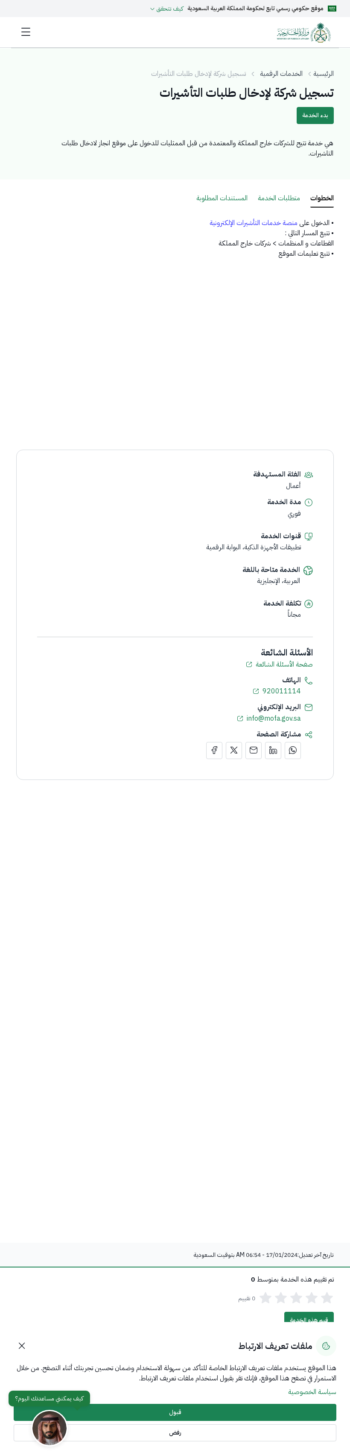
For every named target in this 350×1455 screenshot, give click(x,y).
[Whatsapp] (293, 750)
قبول (175, 1412)
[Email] (253, 750)
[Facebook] (214, 750)
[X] (234, 750)
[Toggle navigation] (25, 32)
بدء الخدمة (315, 115)
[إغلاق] (22, 1345)
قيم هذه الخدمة (309, 1320)
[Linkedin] (273, 750)
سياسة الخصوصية (312, 1392)
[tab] (322, 199)
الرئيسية (323, 74)
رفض (175, 1432)
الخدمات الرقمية (281, 74)
